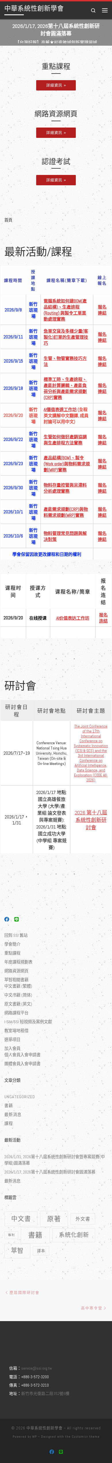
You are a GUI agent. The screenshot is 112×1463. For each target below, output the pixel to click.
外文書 (83, 1218)
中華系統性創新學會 (44, 1428)
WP (34, 1437)
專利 (11, 1235)
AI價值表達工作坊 (60, 409)
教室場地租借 (16, 1030)
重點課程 (12, 953)
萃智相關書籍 (16, 979)
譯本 (41, 1251)
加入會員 (12, 1048)
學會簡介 (12, 944)
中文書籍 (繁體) (18, 986)
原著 (54, 1219)
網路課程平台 (16, 1012)
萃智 (17, 1250)
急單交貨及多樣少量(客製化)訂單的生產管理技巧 (66, 337)
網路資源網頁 (16, 971)
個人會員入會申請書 (22, 1054)
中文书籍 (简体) (18, 995)
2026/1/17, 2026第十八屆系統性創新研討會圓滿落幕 (49, 1172)
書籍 (8, 1105)
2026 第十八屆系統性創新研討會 (91, 820)
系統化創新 (74, 1235)
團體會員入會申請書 (22, 1063)
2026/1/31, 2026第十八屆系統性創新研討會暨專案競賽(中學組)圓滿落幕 (54, 1160)
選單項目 (12, 1039)
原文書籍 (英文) (18, 1004)
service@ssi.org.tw (36, 1368)
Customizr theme (86, 1437)
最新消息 (13, 1114)
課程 (8, 1123)
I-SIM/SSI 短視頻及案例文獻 (28, 1021)
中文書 (21, 1218)
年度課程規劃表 (18, 962)
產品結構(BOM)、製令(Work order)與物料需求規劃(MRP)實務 (67, 464)
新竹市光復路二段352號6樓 (45, 1393)
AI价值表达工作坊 (72, 618)
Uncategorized (19, 1096)
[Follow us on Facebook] (6, 920)
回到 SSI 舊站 (16, 935)
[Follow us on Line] (16, 920)
